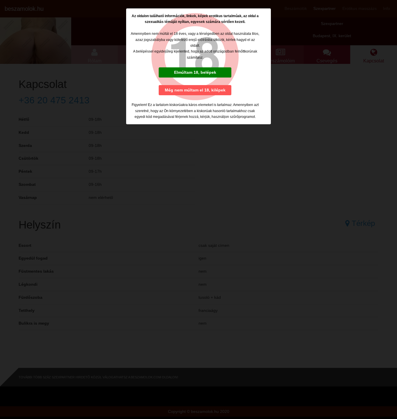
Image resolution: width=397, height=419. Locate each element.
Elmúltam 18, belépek (195, 72)
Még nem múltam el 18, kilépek (195, 90)
